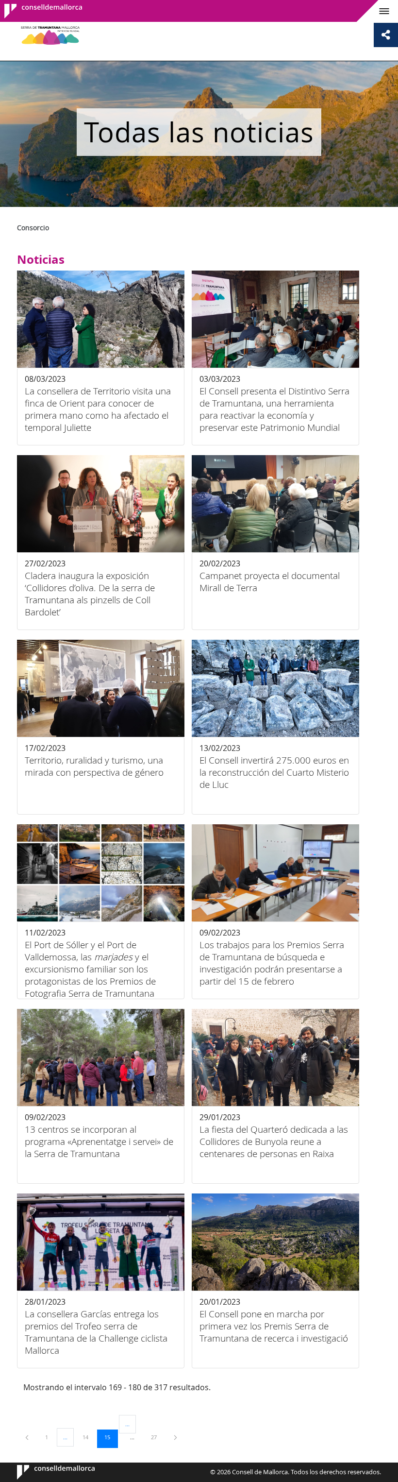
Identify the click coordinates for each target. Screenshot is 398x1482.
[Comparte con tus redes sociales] (386, 35)
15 (110, 1437)
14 (89, 1437)
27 (157, 1437)
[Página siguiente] (175, 1437)
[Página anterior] (27, 1437)
